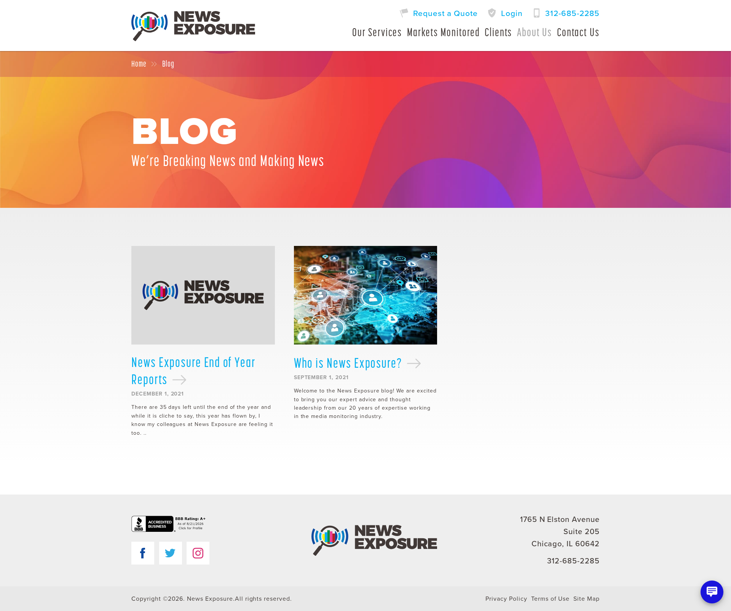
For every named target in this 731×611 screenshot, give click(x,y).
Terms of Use (550, 599)
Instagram (198, 553)
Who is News (348, 362)
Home (139, 64)
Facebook (142, 553)
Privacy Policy (506, 599)
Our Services (377, 32)
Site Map (586, 599)
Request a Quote (445, 14)
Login (512, 14)
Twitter (170, 553)
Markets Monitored (443, 32)
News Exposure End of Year (193, 371)
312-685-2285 (572, 14)
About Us (534, 32)
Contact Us (578, 32)
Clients (498, 32)
